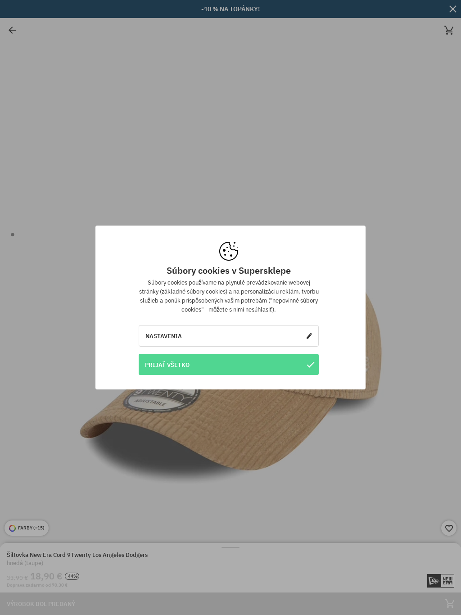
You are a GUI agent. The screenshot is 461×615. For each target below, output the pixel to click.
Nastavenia (163, 336)
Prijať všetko (167, 365)
